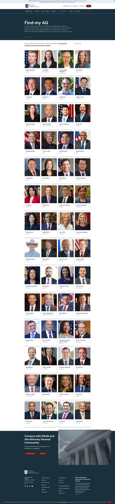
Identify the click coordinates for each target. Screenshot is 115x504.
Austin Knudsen (30, 259)
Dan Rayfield (29, 340)
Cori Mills (45, 70)
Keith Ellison (46, 232)
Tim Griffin (29, 97)
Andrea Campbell (81, 205)
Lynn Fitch (62, 232)
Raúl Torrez (46, 286)
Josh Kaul (62, 421)
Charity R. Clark (63, 394)
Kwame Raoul (80, 151)
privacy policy (63, 502)
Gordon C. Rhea (30, 394)
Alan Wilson (29, 367)
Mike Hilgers (46, 259)
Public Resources (67, 6)
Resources (54, 11)
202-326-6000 (29, 482)
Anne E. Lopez (47, 151)
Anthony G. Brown (64, 205)
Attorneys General (62, 11)
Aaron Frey (46, 205)
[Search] (89, 10)
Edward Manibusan (48, 313)
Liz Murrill (28, 205)
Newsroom (75, 6)
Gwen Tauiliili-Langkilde (63, 70)
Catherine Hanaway (82, 232)
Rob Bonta (46, 97)
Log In (88, 6)
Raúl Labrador (63, 151)
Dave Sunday (46, 340)
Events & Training (45, 11)
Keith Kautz (79, 421)
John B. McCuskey (48, 421)
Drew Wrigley (30, 313)
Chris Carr (79, 124)
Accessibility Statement (64, 486)
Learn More (77, 494)
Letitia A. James (64, 286)
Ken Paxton (79, 367)
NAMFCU (71, 11)
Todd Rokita (29, 178)
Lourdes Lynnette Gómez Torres (64, 341)
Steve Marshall (30, 70)
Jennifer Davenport (31, 286)
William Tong (79, 97)
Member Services (28, 11)
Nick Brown (29, 421)
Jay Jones (79, 394)
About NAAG (77, 11)
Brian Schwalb (47, 124)
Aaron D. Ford (63, 259)
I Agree (109, 502)
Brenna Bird (46, 178)
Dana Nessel (29, 232)
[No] (113, 502)
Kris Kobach (62, 178)
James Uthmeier (64, 124)
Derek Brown (46, 394)
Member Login (62, 493)
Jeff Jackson (79, 286)
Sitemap (60, 490)
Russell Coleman (81, 178)
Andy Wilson (63, 313)
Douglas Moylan (30, 151)
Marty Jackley (47, 367)
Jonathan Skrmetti (64, 367)
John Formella (80, 259)
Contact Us (82, 6)
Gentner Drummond (82, 313)
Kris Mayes (79, 70)
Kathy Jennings (30, 124)
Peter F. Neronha (81, 340)
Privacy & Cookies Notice (64, 488)
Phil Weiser (62, 97)
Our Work (37, 11)
